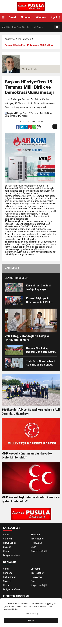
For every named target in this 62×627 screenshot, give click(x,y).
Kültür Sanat (9, 543)
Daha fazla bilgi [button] (31, 614)
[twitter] (22, 127)
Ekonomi (26, 17)
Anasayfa (10, 39)
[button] (59, 17)
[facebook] (18, 127)
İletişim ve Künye (11, 555)
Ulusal (6, 551)
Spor (33, 547)
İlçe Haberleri (24, 39)
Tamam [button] (31, 621)
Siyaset (7, 547)
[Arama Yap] (57, 27)
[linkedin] (26, 127)
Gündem (41, 17)
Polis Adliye (36, 543)
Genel (12, 17)
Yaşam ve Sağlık (39, 551)
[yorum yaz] (39, 127)
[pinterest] (30, 127)
